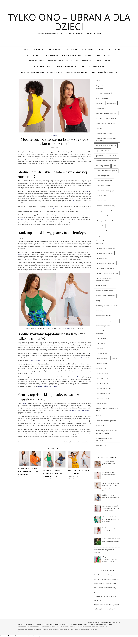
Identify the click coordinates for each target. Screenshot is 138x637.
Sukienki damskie (39, 50)
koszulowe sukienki (102, 216)
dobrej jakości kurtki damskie (105, 123)
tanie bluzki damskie (102, 378)
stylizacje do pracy (102, 353)
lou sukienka (100, 226)
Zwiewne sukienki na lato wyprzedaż (104, 439)
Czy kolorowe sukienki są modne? (107, 118)
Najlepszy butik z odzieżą (76, 72)
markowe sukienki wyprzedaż (105, 248)
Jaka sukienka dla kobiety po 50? (106, 171)
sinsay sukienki (101, 343)
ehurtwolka (99, 128)
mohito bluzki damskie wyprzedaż (107, 273)
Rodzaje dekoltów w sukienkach (104, 72)
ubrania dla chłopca (104, 55)
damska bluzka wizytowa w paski (47, 386)
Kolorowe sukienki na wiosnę (105, 206)
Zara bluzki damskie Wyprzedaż (106, 421)
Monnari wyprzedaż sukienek (105, 296)
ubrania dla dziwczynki (81, 61)
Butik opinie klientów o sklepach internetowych (55, 66)
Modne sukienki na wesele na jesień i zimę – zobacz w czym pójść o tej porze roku (106, 588)
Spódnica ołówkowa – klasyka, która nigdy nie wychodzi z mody (52, 473)
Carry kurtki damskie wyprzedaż (106, 113)
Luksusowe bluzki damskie (104, 231)
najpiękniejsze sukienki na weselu (106, 306)
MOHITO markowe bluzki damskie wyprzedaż (104, 279)
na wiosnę (99, 311)
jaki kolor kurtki (101, 196)
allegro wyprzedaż (102, 98)
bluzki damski (111, 103)
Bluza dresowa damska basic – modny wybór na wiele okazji (28, 471)
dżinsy (86, 191)
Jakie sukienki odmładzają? (104, 186)
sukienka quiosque (102, 358)
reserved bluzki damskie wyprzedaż (104, 332)
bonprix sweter (101, 108)
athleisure (79, 377)
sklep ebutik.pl (100, 348)
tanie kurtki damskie (102, 383)
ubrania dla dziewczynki (57, 61)
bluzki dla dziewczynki (71, 55)
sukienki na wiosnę (102, 363)
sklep (68, 328)
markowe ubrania (101, 258)
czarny (24, 403)
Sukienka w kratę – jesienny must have (106, 575)
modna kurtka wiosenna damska (79, 410)
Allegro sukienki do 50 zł (104, 93)
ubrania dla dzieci (36, 61)
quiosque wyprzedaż (103, 326)
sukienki (114, 358)
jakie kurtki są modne (103, 176)
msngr (98, 301)
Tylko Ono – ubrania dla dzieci (69, 21)
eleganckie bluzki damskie (104, 133)
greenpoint (99, 156)
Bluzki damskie (71, 50)
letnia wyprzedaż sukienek (104, 221)
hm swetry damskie (102, 166)
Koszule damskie (87, 50)
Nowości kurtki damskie (103, 316)
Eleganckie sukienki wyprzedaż (106, 145)
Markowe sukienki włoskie (104, 253)
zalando (98, 416)
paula (22, 442)
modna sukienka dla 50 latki (105, 268)
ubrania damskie (101, 403)
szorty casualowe (35, 360)
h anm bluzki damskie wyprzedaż (106, 160)
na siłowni (82, 358)
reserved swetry (101, 338)
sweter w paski (101, 368)
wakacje (54, 209)
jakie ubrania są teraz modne (91, 66)
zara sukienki (100, 426)
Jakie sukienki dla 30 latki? (104, 181)
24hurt (98, 81)
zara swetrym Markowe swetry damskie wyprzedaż (106, 432)
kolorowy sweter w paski (104, 211)
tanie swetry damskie (103, 398)
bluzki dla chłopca (50, 55)
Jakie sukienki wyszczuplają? (105, 191)
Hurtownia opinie (102, 61)
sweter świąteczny (102, 373)
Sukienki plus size (105, 50)
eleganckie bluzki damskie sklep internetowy (106, 139)
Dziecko (88, 55)
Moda (26, 50)
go (73, 200)
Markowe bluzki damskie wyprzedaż (104, 242)
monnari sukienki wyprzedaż (105, 291)
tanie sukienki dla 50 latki (104, 388)
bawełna (21, 254)
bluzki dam (99, 103)
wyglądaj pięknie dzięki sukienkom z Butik (107, 409)
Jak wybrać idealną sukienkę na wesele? (107, 579)
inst (114, 166)
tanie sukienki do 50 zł (103, 393)
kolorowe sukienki (101, 201)
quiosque (99, 321)
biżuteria (21, 219)
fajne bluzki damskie (102, 150)
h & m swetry (112, 156)
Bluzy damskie (55, 50)
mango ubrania (101, 236)
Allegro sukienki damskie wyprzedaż (104, 87)
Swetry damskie (32, 55)
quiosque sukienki (112, 321)
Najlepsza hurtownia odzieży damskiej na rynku (41, 72)
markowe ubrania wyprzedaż (105, 263)
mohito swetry (101, 286)
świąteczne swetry (102, 445)
